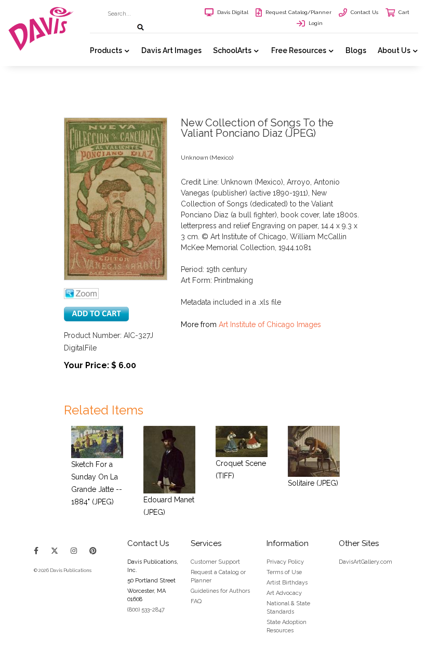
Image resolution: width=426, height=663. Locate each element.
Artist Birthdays (287, 582)
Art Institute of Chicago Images (270, 324)
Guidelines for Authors (220, 591)
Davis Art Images (171, 50)
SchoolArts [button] (232, 50)
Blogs (355, 50)
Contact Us (364, 12)
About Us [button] (394, 50)
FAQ (196, 601)
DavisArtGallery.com (365, 561)
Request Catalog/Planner (298, 12)
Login (316, 23)
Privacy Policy (285, 561)
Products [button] (106, 50)
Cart (403, 12)
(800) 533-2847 (146, 609)
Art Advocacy (284, 593)
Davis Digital (232, 12)
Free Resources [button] (298, 50)
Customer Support (215, 561)
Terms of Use (284, 572)
